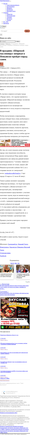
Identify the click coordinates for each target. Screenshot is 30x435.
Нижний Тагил (23, 244)
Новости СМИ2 (4, 378)
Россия (5, 3)
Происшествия (11, 15)
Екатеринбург (11, 6)
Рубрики (5, 12)
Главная (2, 43)
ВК (16, 263)
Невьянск (9, 8)
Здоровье (9, 17)
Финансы (9, 18)
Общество (9, 14)
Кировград (10, 9)
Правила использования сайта (8, 412)
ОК (18, 263)
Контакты (6, 23)
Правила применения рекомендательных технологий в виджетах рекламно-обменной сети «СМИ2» (14, 428)
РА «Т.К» (5, 22)
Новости (8, 43)
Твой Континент (5, 0)
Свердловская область (13, 5)
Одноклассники (5, 253)
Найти (27, 31)
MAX (12, 263)
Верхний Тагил (11, 11)
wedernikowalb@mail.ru (12, 173)
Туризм (9, 20)
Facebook (3, 256)
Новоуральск (4, 247)
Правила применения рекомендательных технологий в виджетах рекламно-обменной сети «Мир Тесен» (14, 431)
